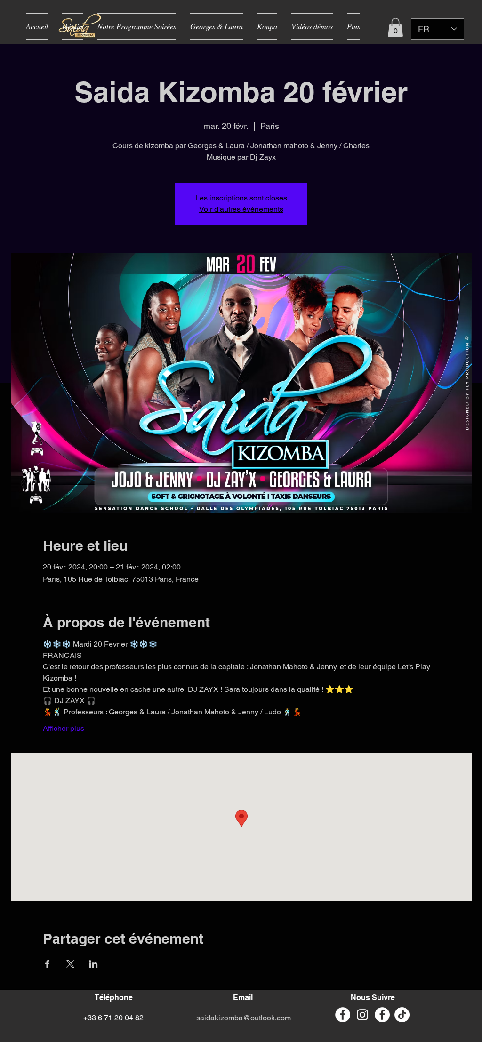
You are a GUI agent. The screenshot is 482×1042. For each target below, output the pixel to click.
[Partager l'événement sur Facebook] (47, 964)
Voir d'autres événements (241, 209)
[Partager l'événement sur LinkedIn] (93, 964)
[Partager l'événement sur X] (70, 964)
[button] (395, 27)
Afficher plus (63, 728)
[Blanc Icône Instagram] (362, 1014)
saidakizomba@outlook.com (243, 1017)
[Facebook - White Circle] (342, 1014)
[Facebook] (382, 1014)
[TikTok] (402, 1014)
